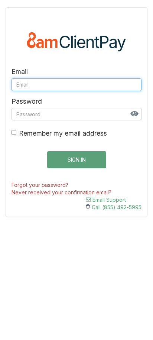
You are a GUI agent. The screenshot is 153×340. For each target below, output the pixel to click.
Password (27, 101)
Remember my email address (63, 133)
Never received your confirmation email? (61, 192)
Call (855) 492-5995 (115, 207)
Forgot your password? (40, 185)
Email (20, 71)
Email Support (108, 200)
